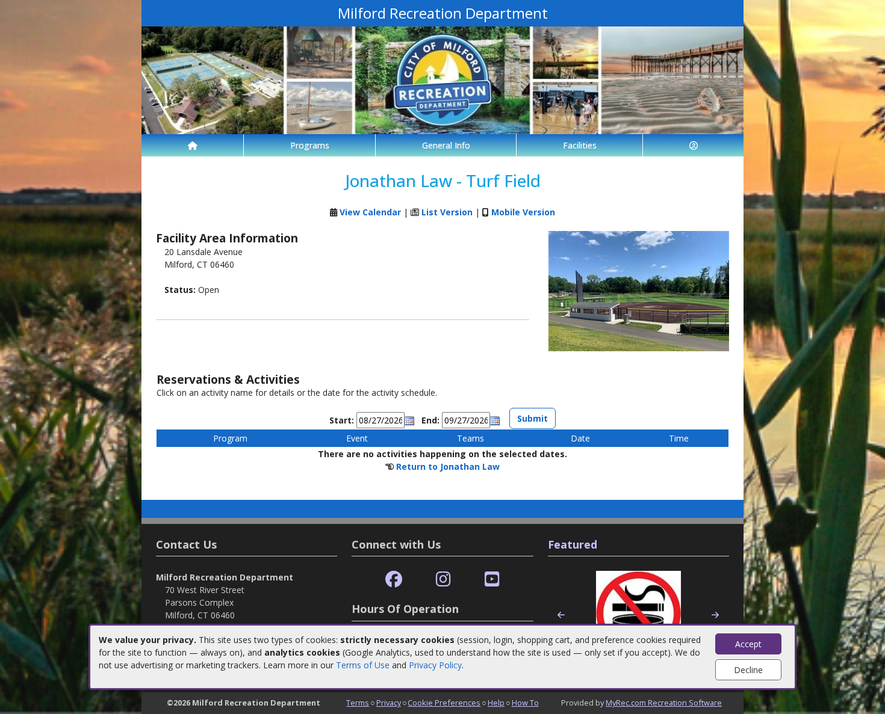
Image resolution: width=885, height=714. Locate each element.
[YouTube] (492, 579)
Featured (572, 544)
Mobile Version (523, 212)
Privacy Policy (435, 665)
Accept (748, 644)
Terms (357, 702)
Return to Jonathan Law (448, 466)
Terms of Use (363, 665)
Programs (309, 145)
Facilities (580, 145)
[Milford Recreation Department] (442, 79)
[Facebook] (393, 579)
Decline (748, 670)
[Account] (693, 145)
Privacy (388, 702)
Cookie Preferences (444, 702)
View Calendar (370, 212)
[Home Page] (192, 145)
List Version (447, 212)
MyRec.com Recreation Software (664, 702)
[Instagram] (443, 579)
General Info (446, 145)
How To (525, 702)
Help (496, 702)
